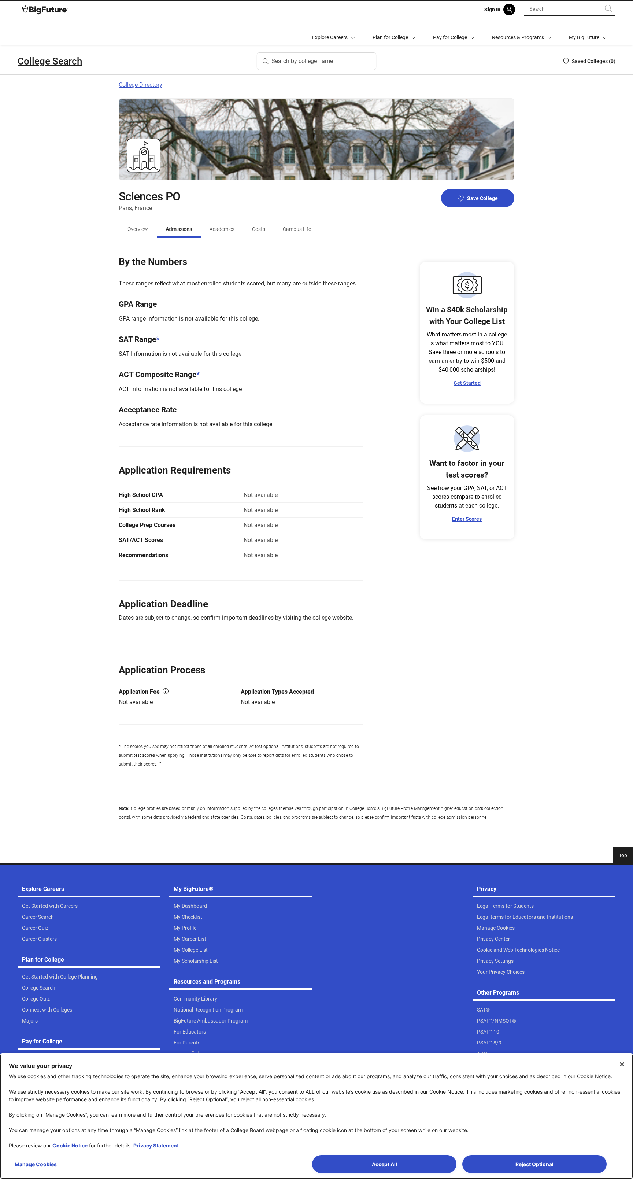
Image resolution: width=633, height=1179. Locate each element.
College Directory (140, 84)
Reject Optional (534, 1164)
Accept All (384, 1164)
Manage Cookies (36, 1164)
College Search (50, 61)
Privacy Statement (156, 1145)
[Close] (622, 1064)
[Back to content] (160, 764)
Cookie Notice (70, 1145)
